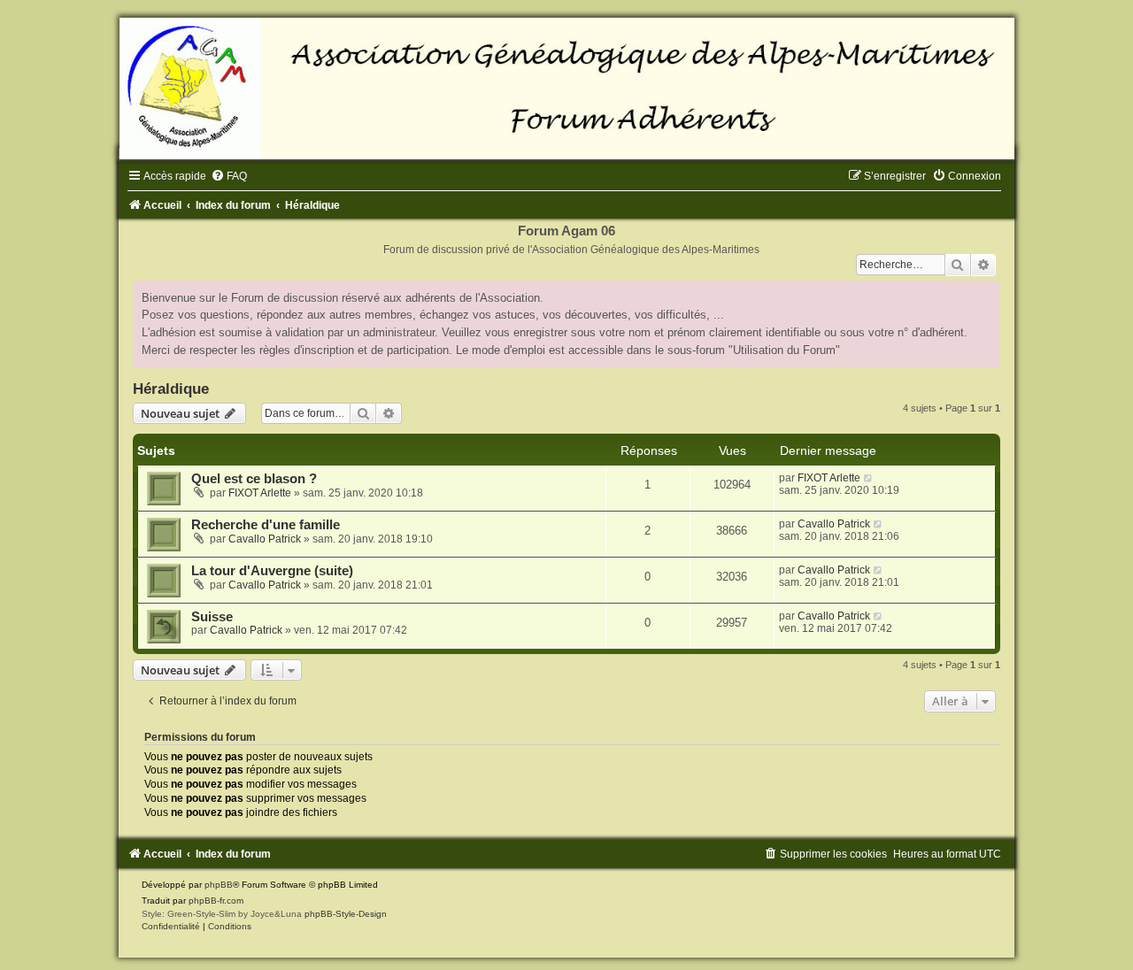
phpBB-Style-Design (345, 914)
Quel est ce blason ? (254, 479)
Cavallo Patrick (264, 539)
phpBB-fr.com (216, 900)
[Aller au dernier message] (869, 478)
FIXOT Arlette (259, 493)
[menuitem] (229, 176)
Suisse (212, 617)
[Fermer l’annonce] (986, 294)
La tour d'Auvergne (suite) (272, 571)
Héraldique (171, 388)
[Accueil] (566, 88)
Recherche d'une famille (265, 525)
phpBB (218, 884)
